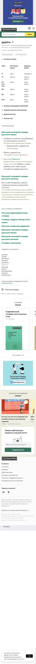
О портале (5, 467)
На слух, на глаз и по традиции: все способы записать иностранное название (15, 419)
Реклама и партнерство (10, 475)
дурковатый (7, 271)
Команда (5, 469)
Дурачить (16, 159)
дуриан (5, 255)
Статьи (4, 424)
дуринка (5, 263)
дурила (5, 261)
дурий (4, 257)
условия (21, 659)
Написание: (5, 47)
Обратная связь (7, 472)
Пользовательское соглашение (12, 481)
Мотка (23, 520)
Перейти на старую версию (15, 510)
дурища (5, 267)
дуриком (5, 259)
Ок (29, 656)
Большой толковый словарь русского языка (15, 133)
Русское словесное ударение (15, 226)
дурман (5, 273)
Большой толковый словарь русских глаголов (15, 177)
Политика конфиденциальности (12, 478)
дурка (4, 269)
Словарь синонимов (11, 243)
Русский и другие (14, 424)
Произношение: (6, 45)
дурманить (6, 275)
